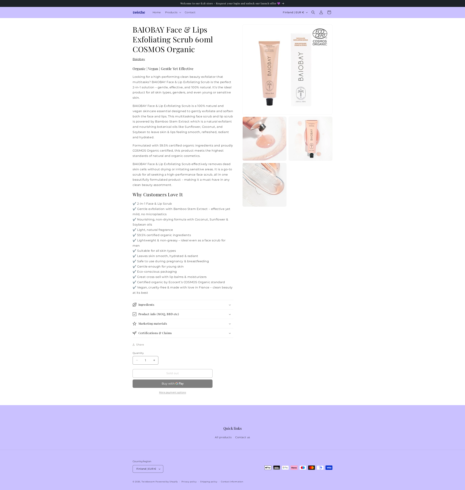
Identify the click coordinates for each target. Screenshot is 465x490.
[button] (173, 12)
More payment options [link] (172, 392)
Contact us (242, 437)
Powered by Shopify (166, 481)
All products (223, 437)
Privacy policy (189, 481)
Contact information (232, 481)
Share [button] (140, 344)
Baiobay (139, 59)
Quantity (138, 353)
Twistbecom (148, 481)
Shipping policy (208, 481)
